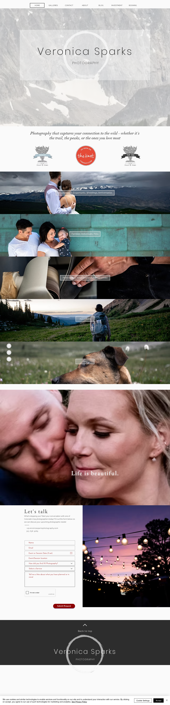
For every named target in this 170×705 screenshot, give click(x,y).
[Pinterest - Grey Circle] (9, 352)
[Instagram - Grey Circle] (9, 359)
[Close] (166, 700)
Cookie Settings (143, 700)
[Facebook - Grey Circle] (9, 346)
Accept (158, 700)
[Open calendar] (71, 553)
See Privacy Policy (79, 701)
